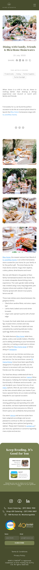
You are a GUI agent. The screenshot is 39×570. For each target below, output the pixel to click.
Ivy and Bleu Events (10, 115)
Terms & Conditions (19, 552)
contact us (30, 426)
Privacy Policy (19, 556)
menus (29, 377)
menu (5, 388)
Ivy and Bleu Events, (10, 260)
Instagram (13, 349)
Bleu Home (15, 112)
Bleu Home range (20, 347)
